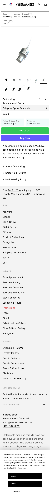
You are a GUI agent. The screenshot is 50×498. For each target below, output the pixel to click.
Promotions (9, 307)
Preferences (15, 491)
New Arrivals (9, 247)
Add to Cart (25, 130)
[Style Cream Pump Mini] (13, 88)
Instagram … (9, 333)
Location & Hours (12, 302)
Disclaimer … (9, 373)
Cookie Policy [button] (12, 465)
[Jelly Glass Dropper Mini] (28, 80)
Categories (8, 242)
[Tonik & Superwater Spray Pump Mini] (28, 88)
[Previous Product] (39, 99)
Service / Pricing (11, 282)
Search (6, 257)
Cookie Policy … (11, 358)
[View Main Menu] (4, 4)
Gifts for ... (8, 232)
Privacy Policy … (11, 353)
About (6, 318)
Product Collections (13, 237)
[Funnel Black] (6, 80)
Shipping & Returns (15, 173)
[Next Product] (45, 99)
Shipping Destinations (14, 252)
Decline (13, 484)
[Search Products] (39, 4)
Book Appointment (13, 277)
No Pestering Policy (16, 179)
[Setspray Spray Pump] (36, 80)
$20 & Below (9, 227)
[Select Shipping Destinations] (11, 4)
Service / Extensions (13, 292)
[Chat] (32, 4)
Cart (5, 262)
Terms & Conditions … (15, 368)
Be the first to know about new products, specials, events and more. (25, 396)
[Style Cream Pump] (6, 88)
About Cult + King (15, 166)
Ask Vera (7, 211)
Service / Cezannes (13, 287)
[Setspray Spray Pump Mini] (43, 80)
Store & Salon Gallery (14, 328)
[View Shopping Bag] (45, 4)
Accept (13, 476)
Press (5, 313)
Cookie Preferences (13, 363)
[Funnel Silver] (13, 80)
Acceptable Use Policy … (16, 378)
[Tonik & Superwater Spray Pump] (21, 88)
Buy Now (25, 138)
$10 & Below (9, 222)
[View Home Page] (25, 4)
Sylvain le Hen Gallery (14, 323)
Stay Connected (11, 297)
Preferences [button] (22, 468)
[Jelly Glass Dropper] (21, 80)
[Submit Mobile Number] (44, 404)
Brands (6, 217)
